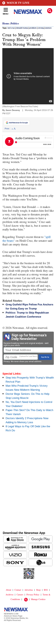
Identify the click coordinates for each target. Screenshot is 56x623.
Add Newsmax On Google (18, 123)
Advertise (28, 589)
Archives (9, 594)
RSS (46, 589)
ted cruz (11, 28)
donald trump (22, 28)
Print (7, 128)
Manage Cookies (38, 599)
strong (41, 28)
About (8, 589)
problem (33, 28)
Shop (38, 589)
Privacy (7, 361)
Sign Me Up (45, 357)
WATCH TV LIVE (18, 2)
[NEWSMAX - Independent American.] (28, 12)
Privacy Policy (32, 594)
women (48, 28)
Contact (17, 589)
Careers (20, 594)
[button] (49, 10)
